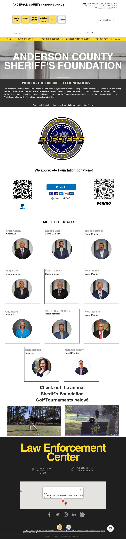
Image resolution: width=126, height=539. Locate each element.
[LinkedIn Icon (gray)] (74, 514)
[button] (58, 433)
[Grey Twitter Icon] (57, 514)
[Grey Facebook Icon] (49, 514)
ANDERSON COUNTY (26, 4)
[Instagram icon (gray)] (66, 514)
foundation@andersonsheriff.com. (78, 105)
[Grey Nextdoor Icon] (82, 514)
